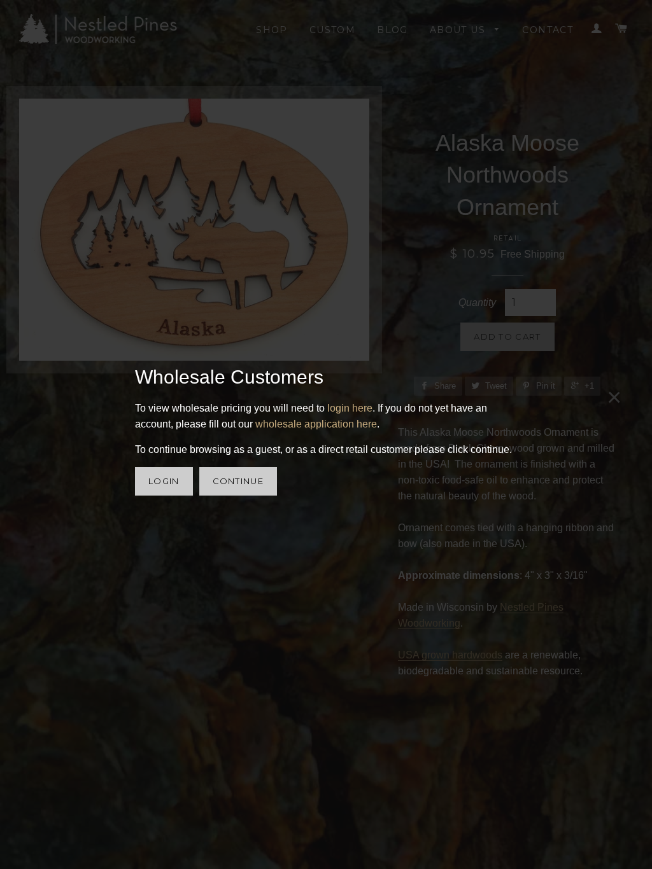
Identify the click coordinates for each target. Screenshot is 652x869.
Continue (238, 481)
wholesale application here (316, 424)
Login (164, 481)
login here (349, 408)
